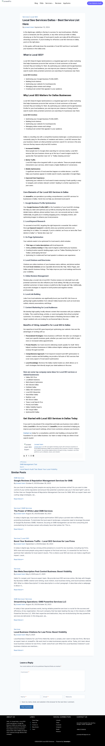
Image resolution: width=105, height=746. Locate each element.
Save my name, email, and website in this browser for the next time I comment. (48, 702)
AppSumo (66, 3)
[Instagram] (31, 456)
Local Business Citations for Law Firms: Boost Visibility (40, 632)
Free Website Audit (95, 3)
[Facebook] (26, 456)
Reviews (58, 3)
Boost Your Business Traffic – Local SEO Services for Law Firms (44, 541)
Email (45, 697)
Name (23, 697)
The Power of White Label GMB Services (33, 511)
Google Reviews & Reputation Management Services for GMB (43, 480)
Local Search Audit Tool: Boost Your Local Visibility (38, 468)
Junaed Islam (29, 27)
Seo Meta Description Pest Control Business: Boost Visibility (43, 571)
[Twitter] (29, 456)
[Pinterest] (33, 456)
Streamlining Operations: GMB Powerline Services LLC (40, 602)
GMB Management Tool (28, 463)
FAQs (41, 3)
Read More (18, 499)
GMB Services (19, 478)
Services (26, 17)
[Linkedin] (24, 456)
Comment (25, 672)
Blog (36, 3)
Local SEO (34, 17)
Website (69, 697)
